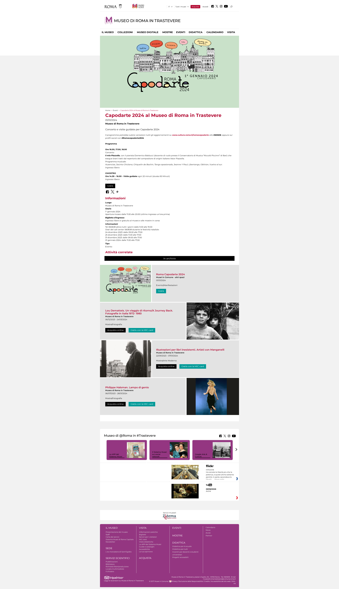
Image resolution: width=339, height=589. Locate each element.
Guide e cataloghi (146, 547)
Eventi (180, 32)
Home (107, 110)
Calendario (214, 32)
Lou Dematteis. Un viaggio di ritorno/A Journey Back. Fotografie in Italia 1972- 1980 (139, 312)
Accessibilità (144, 549)
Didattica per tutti (180, 549)
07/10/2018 (220, 475)
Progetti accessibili (180, 557)
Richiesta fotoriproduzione (117, 566)
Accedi (205, 7)
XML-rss (234, 582)
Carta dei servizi (112, 537)
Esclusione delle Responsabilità (191, 581)
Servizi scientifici (118, 558)
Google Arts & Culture (201, 455)
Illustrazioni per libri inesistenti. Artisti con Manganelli (190, 349)
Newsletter (110, 542)
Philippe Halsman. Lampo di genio (127, 387)
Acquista (195, 7)
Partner (209, 536)
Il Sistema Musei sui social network (159, 454)
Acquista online (115, 330)
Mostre (167, 32)
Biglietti (142, 534)
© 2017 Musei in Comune (158, 581)
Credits (207, 581)
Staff (108, 534)
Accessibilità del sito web (220, 581)
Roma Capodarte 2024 (170, 274)
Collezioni (125, 32)
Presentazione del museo (117, 532)
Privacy (174, 581)
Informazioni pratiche (148, 532)
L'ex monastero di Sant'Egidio (118, 552)
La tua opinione (146, 552)
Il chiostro (110, 571)
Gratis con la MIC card (142, 330)
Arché (208, 491)
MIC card (143, 539)
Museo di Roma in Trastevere (147, 20)
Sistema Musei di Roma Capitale (120, 539)
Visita (231, 32)
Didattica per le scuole (182, 546)
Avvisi (208, 533)
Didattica (195, 32)
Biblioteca (110, 564)
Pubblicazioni (112, 562)
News (208, 530)
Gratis (110, 186)
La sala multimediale (115, 569)
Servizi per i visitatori (148, 537)
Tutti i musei (180, 7)
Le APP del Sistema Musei (115, 455)
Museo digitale (147, 32)
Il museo (108, 32)
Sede (109, 548)
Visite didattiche (146, 542)
